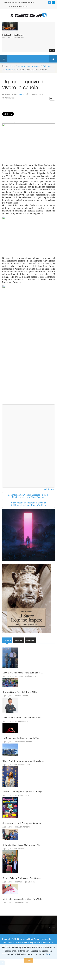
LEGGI (47, 954)
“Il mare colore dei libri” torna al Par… (20, 692)
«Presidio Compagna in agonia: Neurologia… (23, 791)
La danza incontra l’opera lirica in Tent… (22, 738)
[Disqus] (28, 365)
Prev (50, 50)
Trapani (24, 696)
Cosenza (9, 69)
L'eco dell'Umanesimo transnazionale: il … (22, 672)
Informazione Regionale (29, 66)
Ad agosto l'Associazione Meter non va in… (23, 899)
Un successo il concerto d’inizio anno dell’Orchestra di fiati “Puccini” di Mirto (28, 504)
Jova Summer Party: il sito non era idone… (22, 717)
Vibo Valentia (26, 742)
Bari (22, 849)
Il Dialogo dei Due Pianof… (13, 35)
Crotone (21, 37)
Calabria (47, 66)
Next (53, 50)
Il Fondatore (30, 2)
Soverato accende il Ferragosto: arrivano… (22, 823)
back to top (48, 489)
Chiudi (28, 960)
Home (12, 66)
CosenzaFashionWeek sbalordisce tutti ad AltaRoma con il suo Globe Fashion (28, 496)
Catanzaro (25, 765)
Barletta (24, 721)
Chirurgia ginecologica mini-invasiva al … (21, 844)
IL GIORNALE (8, 2)
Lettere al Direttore (22, 6)
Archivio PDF (16, 2)
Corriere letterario (28, 676)
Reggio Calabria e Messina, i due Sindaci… (22, 878)
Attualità (24, 903)
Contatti (23, 2)
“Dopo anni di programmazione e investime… (23, 760)
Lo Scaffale (12, 6)
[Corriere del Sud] (28, 15)
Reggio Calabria (28, 882)
